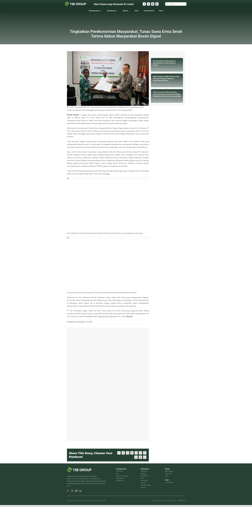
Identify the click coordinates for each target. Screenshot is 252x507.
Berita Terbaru (169, 471)
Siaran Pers (168, 474)
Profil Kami (119, 471)
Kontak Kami (120, 480)
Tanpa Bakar (144, 480)
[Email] (145, 457)
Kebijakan (143, 474)
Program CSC (144, 476)
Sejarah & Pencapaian (122, 476)
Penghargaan (120, 478)
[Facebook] (119, 453)
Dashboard (144, 471)
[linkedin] (157, 4)
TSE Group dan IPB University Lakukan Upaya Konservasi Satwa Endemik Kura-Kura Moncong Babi (167, 94)
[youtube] (152, 4)
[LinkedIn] (132, 453)
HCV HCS (143, 483)
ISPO (142, 478)
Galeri (167, 476)
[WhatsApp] (136, 453)
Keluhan (143, 487)
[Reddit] (127, 453)
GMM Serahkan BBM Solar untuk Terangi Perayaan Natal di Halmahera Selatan (166, 79)
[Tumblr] (140, 453)
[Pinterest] (145, 453)
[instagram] (148, 4)
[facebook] (144, 4)
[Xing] (140, 457)
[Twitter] (123, 453)
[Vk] (136, 457)
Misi (117, 474)
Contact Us (181, 500)
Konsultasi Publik (146, 485)
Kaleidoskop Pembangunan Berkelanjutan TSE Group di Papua (164, 63)
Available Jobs (169, 482)
